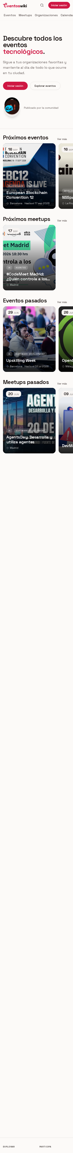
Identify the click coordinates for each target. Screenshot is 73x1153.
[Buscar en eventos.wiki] (42, 5)
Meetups (25, 15)
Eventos (10, 15)
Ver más (62, 139)
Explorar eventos (45, 85)
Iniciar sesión (59, 5)
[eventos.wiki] (15, 5)
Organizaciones (46, 15)
